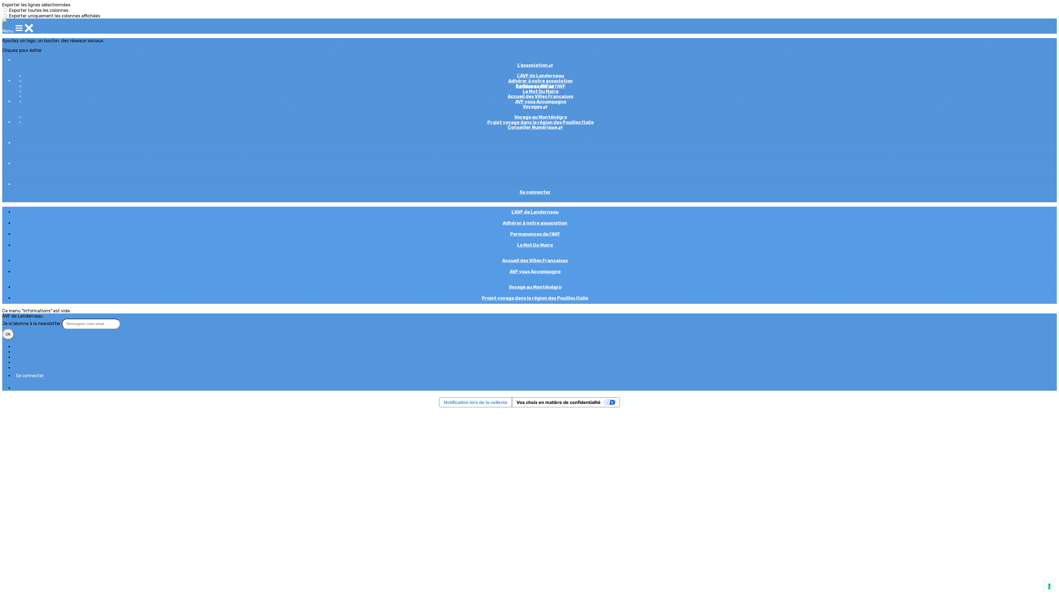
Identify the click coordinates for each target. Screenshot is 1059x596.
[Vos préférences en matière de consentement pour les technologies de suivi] (1049, 586)
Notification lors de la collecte (475, 402)
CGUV (19, 362)
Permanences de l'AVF (535, 234)
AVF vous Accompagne (540, 101)
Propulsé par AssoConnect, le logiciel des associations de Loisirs (79, 388)
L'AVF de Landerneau (540, 75)
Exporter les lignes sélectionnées (36, 4)
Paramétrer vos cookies (37, 367)
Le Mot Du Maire (540, 91)
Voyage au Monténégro (540, 117)
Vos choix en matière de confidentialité (559, 402)
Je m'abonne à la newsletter (32, 323)
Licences (22, 352)
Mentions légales (30, 357)
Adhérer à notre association (540, 81)
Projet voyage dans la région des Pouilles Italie (540, 122)
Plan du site (25, 346)
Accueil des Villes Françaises (540, 96)
